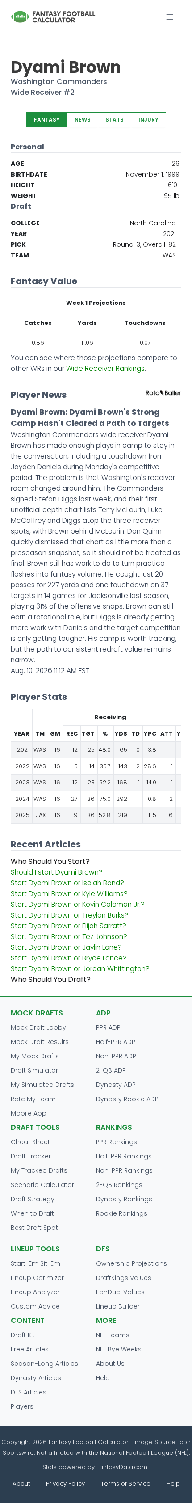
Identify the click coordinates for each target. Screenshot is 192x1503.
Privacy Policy (65, 1483)
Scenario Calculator (42, 1184)
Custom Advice (35, 1306)
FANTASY (47, 119)
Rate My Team (33, 1099)
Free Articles (30, 1349)
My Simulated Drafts (42, 1084)
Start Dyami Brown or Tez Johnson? (69, 936)
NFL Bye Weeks (119, 1349)
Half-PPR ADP (115, 1041)
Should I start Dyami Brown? (57, 872)
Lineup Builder (118, 1306)
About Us (110, 1363)
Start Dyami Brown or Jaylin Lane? (66, 947)
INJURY (148, 119)
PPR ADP (108, 1027)
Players (22, 1406)
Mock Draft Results (40, 1041)
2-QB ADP (111, 1070)
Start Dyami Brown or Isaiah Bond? (67, 883)
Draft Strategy (32, 1199)
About (21, 1483)
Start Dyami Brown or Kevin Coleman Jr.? (78, 904)
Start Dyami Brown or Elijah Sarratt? (68, 925)
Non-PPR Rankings (124, 1170)
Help (103, 1377)
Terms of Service (125, 1483)
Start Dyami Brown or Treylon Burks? (70, 915)
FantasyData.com (122, 1467)
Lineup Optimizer (37, 1277)
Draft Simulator (34, 1070)
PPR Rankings (116, 1141)
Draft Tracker (31, 1156)
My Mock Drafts (35, 1056)
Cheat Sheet (30, 1141)
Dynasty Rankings (124, 1199)
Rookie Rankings (121, 1213)
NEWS (83, 119)
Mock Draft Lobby (38, 1027)
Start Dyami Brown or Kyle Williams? (69, 893)
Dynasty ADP (116, 1084)
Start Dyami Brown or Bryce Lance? (69, 958)
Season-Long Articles (44, 1363)
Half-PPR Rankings (124, 1156)
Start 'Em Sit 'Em (35, 1263)
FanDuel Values (120, 1292)
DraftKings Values (123, 1277)
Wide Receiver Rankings (105, 368)
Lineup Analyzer (35, 1292)
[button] (169, 17)
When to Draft (32, 1213)
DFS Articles (28, 1392)
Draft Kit (23, 1334)
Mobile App (28, 1113)
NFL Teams (112, 1334)
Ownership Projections (131, 1263)
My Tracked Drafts (39, 1170)
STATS (114, 119)
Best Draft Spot (34, 1227)
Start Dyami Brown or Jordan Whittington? (80, 968)
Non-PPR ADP (116, 1056)
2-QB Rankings (119, 1184)
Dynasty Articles (36, 1377)
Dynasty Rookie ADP (127, 1099)
